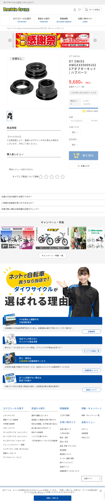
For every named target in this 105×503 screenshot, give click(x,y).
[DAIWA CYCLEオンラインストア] (14, 9)
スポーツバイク (9, 428)
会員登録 (84, 433)
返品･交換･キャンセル (68, 446)
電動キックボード (9, 453)
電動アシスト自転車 (10, 420)
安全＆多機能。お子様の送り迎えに (44, 424)
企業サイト (88, 479)
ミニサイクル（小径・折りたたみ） (16, 449)
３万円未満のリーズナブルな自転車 (44, 441)
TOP (9, 28)
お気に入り (85, 438)
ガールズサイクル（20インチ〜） (15, 432)
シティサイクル (9, 416)
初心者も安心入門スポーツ (41, 428)
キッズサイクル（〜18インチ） (14, 441)
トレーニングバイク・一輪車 (13, 445)
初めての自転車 (37, 432)
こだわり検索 (65, 415)
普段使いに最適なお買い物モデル (43, 420)
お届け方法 (74, 127)
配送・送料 (64, 438)
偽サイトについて (66, 463)
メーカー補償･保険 (67, 458)
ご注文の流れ (65, 433)
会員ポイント (65, 467)
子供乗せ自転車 (9, 424)
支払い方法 (64, 442)
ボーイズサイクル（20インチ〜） (15, 436)
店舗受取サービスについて (69, 471)
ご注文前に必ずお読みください (83, 93)
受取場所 (73, 139)
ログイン (84, 429)
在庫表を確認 (92, 111)
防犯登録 (63, 450)
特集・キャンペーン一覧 (90, 415)
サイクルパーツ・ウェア (12, 457)
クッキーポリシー (38, 492)
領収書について (65, 454)
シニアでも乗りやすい (39, 436)
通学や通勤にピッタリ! (39, 416)
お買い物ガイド (65, 429)
